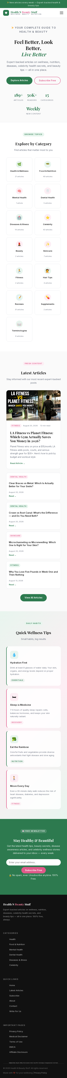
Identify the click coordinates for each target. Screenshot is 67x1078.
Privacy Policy (16, 1031)
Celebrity (13, 965)
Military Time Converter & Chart (26, 1062)
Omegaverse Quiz (48, 1062)
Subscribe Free (47, 80)
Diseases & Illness (18, 960)
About (12, 1000)
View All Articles (33, 597)
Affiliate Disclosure (18, 1052)
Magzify (17, 1062)
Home (12, 985)
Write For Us (15, 1011)
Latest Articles (16, 990)
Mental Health (16, 949)
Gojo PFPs (36, 1062)
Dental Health (15, 954)
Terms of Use (15, 1041)
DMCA (12, 1047)
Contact (13, 1006)
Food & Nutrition (17, 944)
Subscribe (14, 995)
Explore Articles (19, 80)
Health (12, 939)
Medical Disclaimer (18, 1036)
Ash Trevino (55, 1062)
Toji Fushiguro (41, 1062)
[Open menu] (61, 13)
